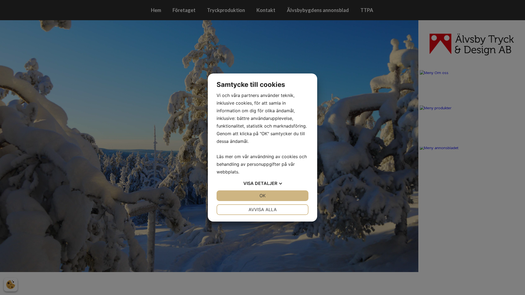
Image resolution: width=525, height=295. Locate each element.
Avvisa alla (263, 209)
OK (262, 195)
